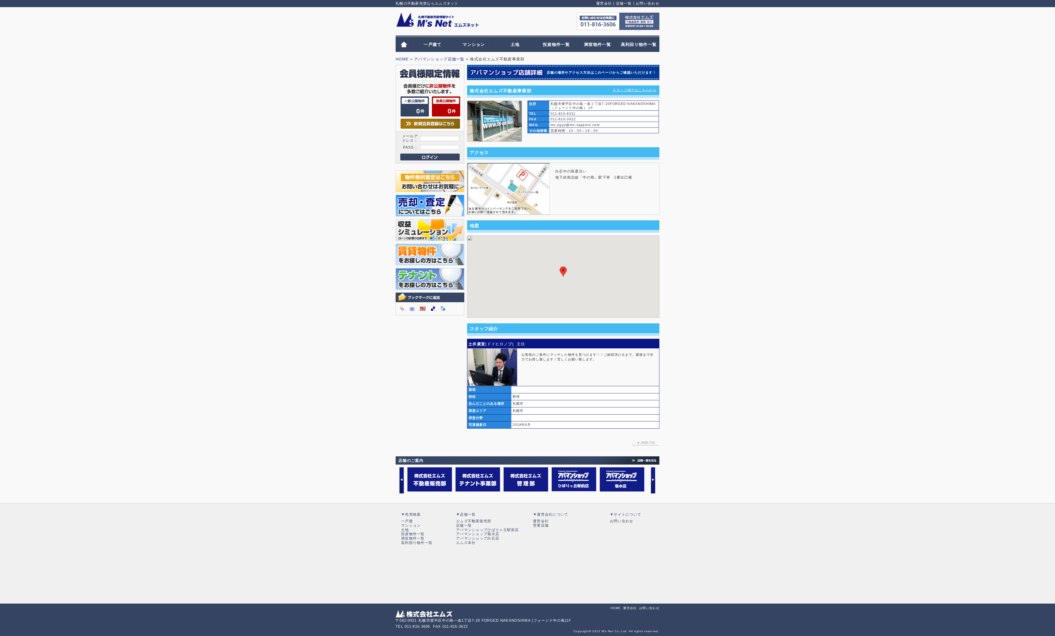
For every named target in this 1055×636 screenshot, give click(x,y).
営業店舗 (541, 525)
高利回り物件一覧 (639, 44)
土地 (515, 44)
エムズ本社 (466, 543)
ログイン (430, 157)
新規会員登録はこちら (430, 123)
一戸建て (433, 44)
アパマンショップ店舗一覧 (439, 59)
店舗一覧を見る (644, 460)
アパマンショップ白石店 (477, 538)
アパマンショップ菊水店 (477, 534)
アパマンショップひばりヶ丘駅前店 (487, 530)
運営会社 (604, 3)
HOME (402, 59)
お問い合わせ (647, 3)
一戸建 (407, 521)
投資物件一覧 (556, 44)
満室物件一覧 (597, 44)
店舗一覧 (624, 3)
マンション (474, 44)
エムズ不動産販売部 (474, 521)
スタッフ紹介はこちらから (635, 90)
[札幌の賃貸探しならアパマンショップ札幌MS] (430, 263)
